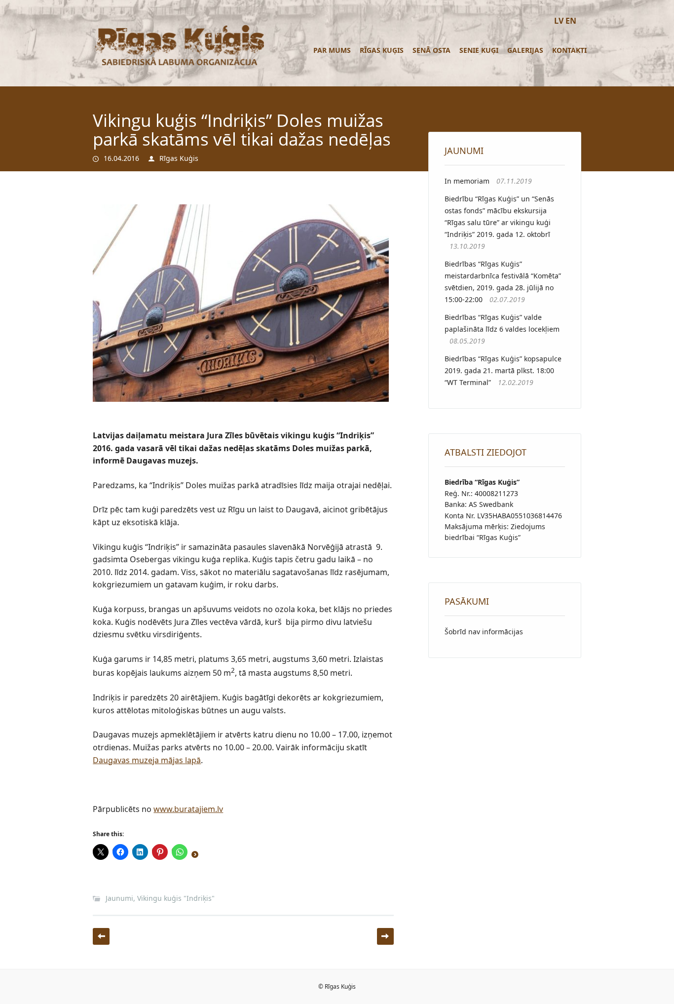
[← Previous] (101, 936)
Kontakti (569, 50)
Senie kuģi (478, 50)
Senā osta (431, 50)
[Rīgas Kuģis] (178, 64)
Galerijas (525, 50)
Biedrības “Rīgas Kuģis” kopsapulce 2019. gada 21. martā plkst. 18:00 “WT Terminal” (503, 370)
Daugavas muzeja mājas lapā (147, 760)
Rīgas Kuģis (382, 50)
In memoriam (467, 181)
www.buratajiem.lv (188, 809)
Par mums (332, 50)
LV (558, 20)
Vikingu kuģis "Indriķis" (176, 898)
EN (570, 20)
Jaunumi (119, 898)
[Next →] (385, 936)
